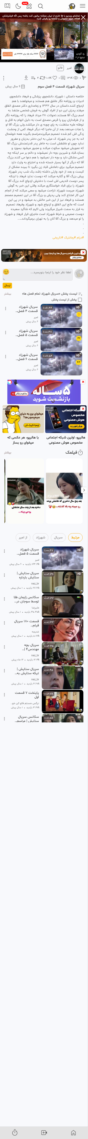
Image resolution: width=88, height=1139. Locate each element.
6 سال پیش (12, 86)
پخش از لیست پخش (64, 300)
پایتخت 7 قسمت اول (27, 695)
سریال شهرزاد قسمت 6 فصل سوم (28, 357)
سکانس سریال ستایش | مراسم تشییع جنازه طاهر (26, 719)
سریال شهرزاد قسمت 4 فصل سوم (28, 309)
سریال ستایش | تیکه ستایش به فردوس (28, 671)
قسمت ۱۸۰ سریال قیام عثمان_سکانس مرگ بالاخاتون (26, 623)
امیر (69, 68)
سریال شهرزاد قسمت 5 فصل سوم (28, 333)
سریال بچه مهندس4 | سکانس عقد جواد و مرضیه (26, 647)
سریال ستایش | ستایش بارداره (28, 575)
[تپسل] (9, 382)
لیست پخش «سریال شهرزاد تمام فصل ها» (49, 294)
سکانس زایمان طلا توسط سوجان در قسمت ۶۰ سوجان (26, 599)
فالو (60, 68)
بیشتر (7, 294)
